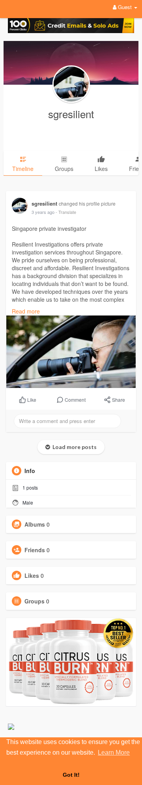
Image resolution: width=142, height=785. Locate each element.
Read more (26, 311)
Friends (34, 550)
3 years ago (43, 212)
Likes (31, 575)
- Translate (66, 212)
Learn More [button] (114, 752)
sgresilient (71, 113)
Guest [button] (124, 7)
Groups (34, 601)
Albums (34, 524)
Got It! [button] (71, 775)
